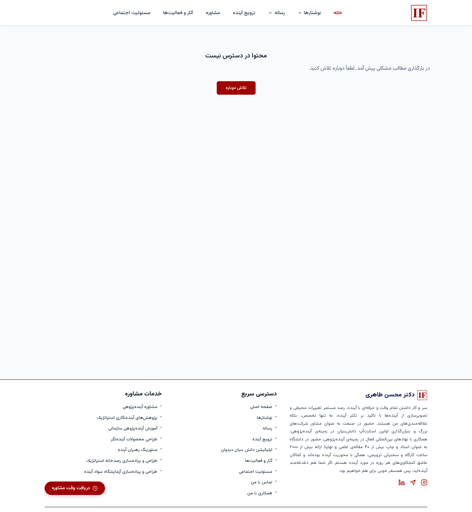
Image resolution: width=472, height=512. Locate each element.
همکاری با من (259, 493)
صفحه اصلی (261, 407)
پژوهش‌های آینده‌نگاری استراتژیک (127, 417)
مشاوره (213, 13)
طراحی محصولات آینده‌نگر (134, 439)
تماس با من (261, 482)
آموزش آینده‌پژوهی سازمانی (132, 428)
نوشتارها (264, 417)
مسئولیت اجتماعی (131, 13)
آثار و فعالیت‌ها (178, 13)
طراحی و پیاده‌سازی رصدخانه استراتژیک (121, 460)
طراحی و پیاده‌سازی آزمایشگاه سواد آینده (120, 471)
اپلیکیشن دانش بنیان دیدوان (246, 450)
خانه (338, 13)
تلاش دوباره (236, 87)
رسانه (267, 428)
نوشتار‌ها (312, 13)
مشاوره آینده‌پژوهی (140, 407)
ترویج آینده (244, 13)
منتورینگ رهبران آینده (137, 450)
